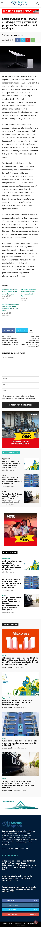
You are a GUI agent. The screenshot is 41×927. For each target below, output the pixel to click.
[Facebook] (17, 40)
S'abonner (33, 914)
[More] (31, 330)
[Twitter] (22, 40)
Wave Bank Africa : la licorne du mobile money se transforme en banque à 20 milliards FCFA (12, 481)
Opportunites (6, 458)
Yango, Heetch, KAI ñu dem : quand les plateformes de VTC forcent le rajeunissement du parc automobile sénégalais (12, 498)
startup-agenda (17, 35)
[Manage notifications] (36, 922)
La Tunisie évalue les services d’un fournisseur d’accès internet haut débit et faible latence (10, 307)
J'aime (35, 900)
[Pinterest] (27, 40)
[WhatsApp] (33, 40)
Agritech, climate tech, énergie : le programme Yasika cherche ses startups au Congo (11, 464)
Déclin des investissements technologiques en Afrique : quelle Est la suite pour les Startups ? (30, 342)
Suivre (35, 905)
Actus (4, 475)
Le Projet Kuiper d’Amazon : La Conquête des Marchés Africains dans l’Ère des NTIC (28, 292)
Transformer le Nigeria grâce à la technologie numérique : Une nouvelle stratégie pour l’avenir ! (10, 341)
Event (4, 655)
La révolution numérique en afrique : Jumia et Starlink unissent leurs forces (9, 291)
